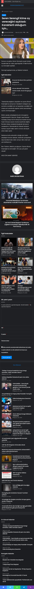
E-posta (4, 334)
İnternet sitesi (5, 340)
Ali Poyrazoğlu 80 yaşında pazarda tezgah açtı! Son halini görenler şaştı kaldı (8, 250)
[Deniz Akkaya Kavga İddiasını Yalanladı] (6, 416)
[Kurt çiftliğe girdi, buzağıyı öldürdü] (6, 487)
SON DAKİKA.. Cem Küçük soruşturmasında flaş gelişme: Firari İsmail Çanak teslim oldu (21, 386)
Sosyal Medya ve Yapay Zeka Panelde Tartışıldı (17, 394)
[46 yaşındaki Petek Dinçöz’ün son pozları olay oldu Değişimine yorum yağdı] (25, 242)
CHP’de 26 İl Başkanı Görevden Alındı (13, 445)
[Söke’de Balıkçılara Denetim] (6, 401)
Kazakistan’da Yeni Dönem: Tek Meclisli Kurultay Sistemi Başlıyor (22, 458)
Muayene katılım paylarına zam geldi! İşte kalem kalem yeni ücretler (21, 423)
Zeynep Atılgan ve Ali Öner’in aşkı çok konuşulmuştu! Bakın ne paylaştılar (8, 288)
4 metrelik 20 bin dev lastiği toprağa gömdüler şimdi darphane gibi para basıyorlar (17, 507)
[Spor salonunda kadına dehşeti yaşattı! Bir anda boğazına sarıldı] (6, 467)
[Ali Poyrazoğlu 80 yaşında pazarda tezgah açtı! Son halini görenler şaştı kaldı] (8, 242)
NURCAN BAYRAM (8, 32)
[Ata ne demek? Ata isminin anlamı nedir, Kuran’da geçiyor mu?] (6, 90)
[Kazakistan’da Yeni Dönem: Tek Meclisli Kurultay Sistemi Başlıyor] (6, 458)
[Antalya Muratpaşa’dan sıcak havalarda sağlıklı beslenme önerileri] (25, 280)
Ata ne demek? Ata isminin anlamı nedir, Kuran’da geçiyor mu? (22, 91)
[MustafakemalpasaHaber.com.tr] (17, 5)
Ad (2, 327)
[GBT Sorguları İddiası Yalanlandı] (6, 475)
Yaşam (11, 11)
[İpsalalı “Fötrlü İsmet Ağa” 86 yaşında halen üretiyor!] (25, 262)
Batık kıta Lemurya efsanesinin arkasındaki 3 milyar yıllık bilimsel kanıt (16, 450)
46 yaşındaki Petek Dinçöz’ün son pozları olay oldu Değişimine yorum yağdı (24, 250)
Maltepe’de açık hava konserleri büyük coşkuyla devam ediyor (8, 269)
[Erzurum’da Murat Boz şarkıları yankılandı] (6, 82)
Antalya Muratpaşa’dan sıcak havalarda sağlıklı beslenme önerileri (24, 288)
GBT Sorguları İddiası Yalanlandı (19, 473)
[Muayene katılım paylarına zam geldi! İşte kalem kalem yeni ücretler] (6, 424)
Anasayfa (5, 11)
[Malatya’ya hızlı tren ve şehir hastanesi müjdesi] (6, 408)
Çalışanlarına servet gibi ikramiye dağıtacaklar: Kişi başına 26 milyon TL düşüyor (22, 432)
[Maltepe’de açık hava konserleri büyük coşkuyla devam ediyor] (8, 262)
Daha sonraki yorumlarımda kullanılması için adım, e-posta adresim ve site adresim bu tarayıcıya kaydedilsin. (16, 350)
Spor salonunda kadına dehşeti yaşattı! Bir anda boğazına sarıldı (21, 466)
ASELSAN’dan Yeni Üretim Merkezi (12, 480)
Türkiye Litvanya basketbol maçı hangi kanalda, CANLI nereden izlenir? (14, 371)
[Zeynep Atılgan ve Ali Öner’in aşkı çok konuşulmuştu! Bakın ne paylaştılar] (8, 280)
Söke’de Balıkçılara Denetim (22, 398)
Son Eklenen (17, 365)
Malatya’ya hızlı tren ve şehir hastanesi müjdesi (22, 407)
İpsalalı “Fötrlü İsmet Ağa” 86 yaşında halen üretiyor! (25, 269)
